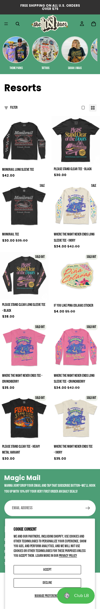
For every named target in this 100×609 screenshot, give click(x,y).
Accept (47, 569)
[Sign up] (87, 508)
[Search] (17, 24)
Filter (14, 107)
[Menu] (6, 24)
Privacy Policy (68, 555)
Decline (47, 582)
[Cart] (93, 24)
